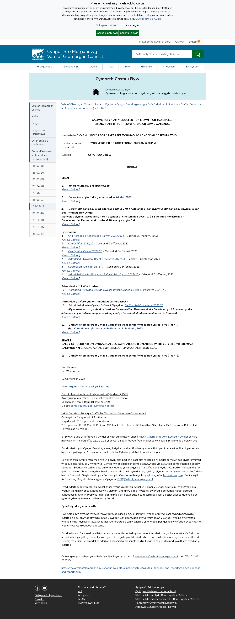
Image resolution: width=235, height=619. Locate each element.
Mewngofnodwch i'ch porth (155, 41)
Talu (110, 66)
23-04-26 (38, 186)
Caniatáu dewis (129, 33)
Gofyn (93, 66)
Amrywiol (83, 595)
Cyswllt (179, 41)
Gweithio (146, 66)
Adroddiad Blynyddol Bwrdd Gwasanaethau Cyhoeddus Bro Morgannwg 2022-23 (116, 290)
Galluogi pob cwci (107, 33)
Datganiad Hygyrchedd (48, 595)
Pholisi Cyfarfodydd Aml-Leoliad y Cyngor (163, 436)
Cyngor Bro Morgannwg (38, 132)
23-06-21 (38, 200)
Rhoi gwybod (44, 66)
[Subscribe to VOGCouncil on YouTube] (44, 588)
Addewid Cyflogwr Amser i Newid (155, 607)
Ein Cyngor (192, 66)
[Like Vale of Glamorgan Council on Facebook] (37, 588)
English (192, 41)
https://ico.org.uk (172, 475)
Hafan (35, 116)
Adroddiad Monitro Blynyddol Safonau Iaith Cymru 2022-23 (103, 274)
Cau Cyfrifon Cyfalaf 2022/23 (85, 251)
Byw (127, 66)
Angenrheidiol (107, 25)
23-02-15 (38, 172)
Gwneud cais (70, 66)
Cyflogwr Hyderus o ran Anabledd (155, 591)
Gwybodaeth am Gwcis (148, 18)
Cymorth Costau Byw (118, 89)
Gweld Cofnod (70, 189)
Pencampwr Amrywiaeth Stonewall (156, 603)
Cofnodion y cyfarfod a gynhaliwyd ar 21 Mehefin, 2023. (109, 328)
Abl (80, 591)
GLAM (82, 599)
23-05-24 (38, 193)
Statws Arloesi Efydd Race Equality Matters (161, 595)
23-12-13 (38, 233)
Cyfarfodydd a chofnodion (39, 142)
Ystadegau (132, 25)
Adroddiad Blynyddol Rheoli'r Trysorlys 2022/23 (96, 259)
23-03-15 (38, 179)
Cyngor (35, 123)
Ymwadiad (41, 603)
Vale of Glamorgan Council (42, 108)
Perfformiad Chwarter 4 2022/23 (144, 305)
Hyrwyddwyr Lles (88, 603)
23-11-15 (38, 227)
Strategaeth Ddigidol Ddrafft (85, 266)
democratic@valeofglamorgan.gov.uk (92, 406)
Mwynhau (169, 66)
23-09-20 (38, 213)
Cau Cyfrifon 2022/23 (80, 243)
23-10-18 (38, 220)
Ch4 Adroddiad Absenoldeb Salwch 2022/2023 (96, 236)
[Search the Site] (198, 54)
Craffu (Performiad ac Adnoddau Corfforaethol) (42, 155)
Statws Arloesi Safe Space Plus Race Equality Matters (167, 599)
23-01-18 (38, 166)
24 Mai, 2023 (124, 197)
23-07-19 (38, 206)
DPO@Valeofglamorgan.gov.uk (135, 479)
